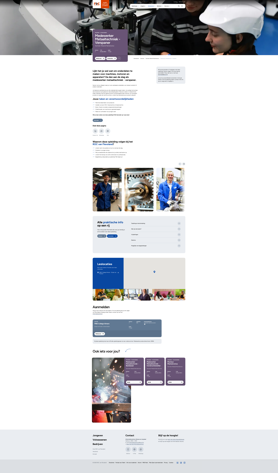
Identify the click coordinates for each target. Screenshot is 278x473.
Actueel (95, 454)
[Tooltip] (145, 324)
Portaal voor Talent (120, 462)
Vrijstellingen (134, 234)
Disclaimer (111, 462)
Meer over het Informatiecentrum (135, 444)
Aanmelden (111, 236)
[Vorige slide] (180, 164)
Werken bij (181, 1)
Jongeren (98, 435)
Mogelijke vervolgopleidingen (139, 245)
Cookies (171, 462)
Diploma (133, 240)
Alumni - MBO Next (143, 462)
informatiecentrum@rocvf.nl (136, 442)
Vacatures (95, 451)
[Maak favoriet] (119, 58)
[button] (154, 272)
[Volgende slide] (183, 164)
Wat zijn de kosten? (136, 229)
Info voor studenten (131, 462)
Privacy (166, 462)
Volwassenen (100, 439)
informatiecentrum (97, 314)
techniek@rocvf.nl (163, 74)
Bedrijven (98, 444)
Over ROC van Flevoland (99, 449)
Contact (175, 1)
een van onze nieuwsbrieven (176, 439)
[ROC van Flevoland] (101, 4)
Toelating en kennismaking (138, 223)
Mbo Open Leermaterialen (156, 462)
